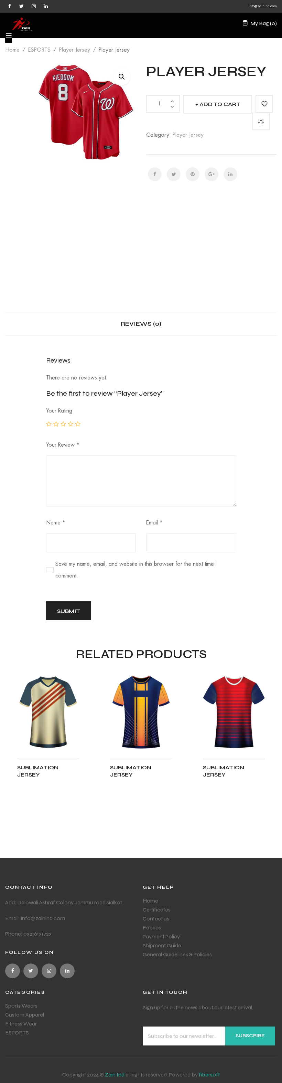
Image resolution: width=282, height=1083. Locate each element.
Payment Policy (161, 936)
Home (12, 50)
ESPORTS (39, 50)
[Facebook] (9, 6)
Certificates (157, 909)
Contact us (156, 918)
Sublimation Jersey (37, 771)
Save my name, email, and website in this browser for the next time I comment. (136, 570)
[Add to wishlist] (264, 104)
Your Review (62, 445)
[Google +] (211, 174)
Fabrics (152, 927)
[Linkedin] (45, 6)
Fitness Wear (21, 1023)
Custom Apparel (24, 1014)
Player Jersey (74, 50)
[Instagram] (33, 6)
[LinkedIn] (230, 174)
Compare (261, 121)
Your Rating (59, 411)
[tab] (141, 324)
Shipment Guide (162, 945)
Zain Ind (114, 1074)
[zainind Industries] (22, 24)
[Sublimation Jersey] (48, 712)
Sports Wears (21, 1005)
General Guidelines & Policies (177, 954)
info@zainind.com (263, 6)
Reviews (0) (141, 323)
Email (154, 522)
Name (55, 522)
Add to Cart (219, 104)
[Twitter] (21, 6)
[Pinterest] (192, 174)
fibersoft (209, 1074)
